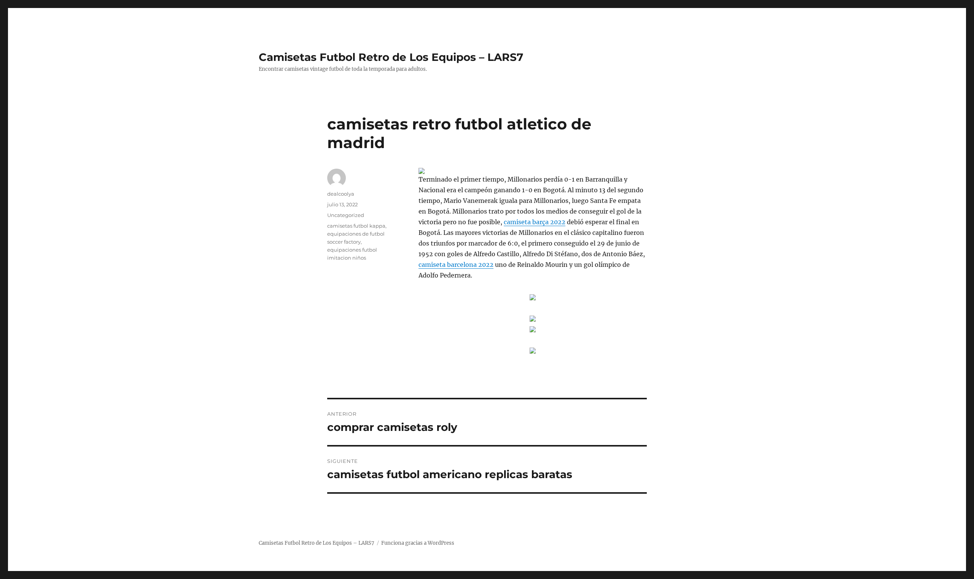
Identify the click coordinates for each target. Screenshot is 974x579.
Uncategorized (345, 215)
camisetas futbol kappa (356, 226)
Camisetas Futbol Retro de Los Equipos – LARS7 (391, 57)
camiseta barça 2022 (534, 222)
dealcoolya (340, 194)
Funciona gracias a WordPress (417, 543)
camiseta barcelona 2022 (456, 264)
